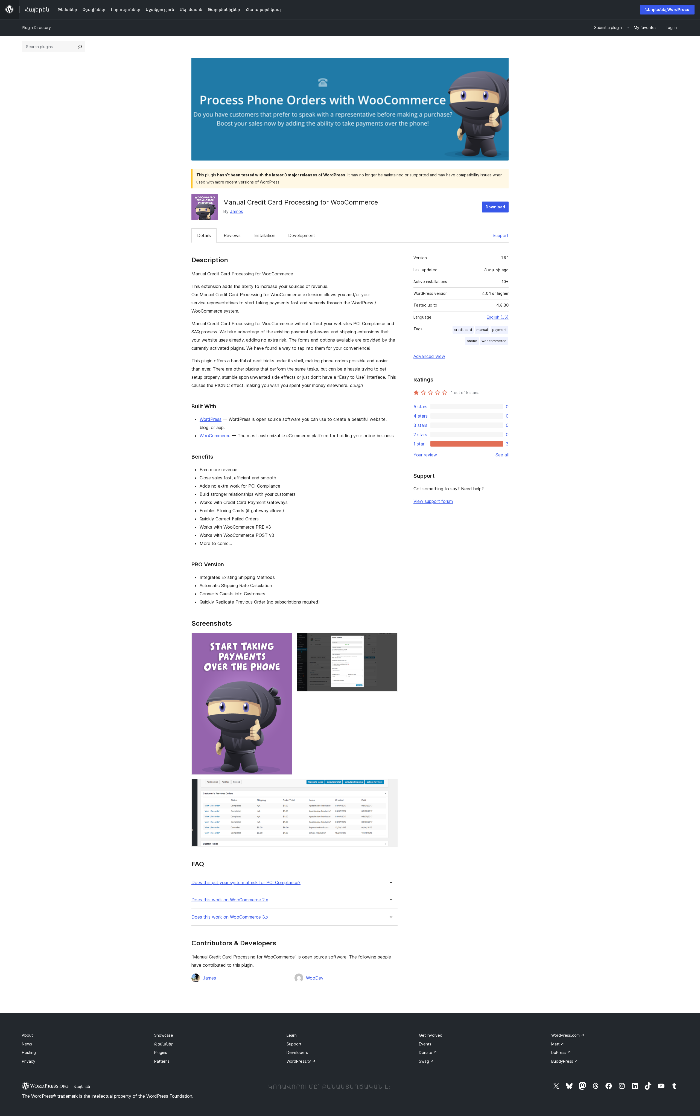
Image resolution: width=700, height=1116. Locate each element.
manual (482, 330)
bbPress (561, 1052)
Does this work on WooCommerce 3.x (230, 917)
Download (495, 207)
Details (204, 235)
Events (425, 1044)
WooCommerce (215, 435)
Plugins (160, 1052)
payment (499, 330)
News (27, 1044)
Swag (426, 1061)
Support (501, 235)
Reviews (232, 235)
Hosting (29, 1052)
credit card (463, 330)
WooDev (314, 978)
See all (502, 455)
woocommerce (494, 341)
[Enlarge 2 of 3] (390, 640)
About (27, 1035)
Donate (428, 1052)
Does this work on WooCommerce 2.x (229, 899)
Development (301, 235)
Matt (557, 1044)
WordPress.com (567, 1035)
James (236, 211)
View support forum (433, 501)
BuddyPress (564, 1061)
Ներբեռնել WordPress (667, 9)
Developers (297, 1052)
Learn (292, 1035)
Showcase (163, 1035)
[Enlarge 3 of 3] (390, 786)
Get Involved (430, 1035)
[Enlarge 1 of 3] (285, 640)
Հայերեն (82, 1086)
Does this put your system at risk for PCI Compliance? (246, 882)
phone (472, 341)
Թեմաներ (164, 1044)
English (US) (498, 317)
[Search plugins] (79, 46)
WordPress (210, 419)
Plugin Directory (36, 27)
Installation (264, 235)
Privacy (28, 1061)
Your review (425, 455)
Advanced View (429, 356)
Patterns (162, 1061)
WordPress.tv (301, 1061)
